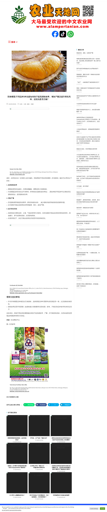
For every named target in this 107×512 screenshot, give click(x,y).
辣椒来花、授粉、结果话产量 (85, 53)
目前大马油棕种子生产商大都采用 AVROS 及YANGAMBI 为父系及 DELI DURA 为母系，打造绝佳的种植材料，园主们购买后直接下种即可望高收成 (88, 140)
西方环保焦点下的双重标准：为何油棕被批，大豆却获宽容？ (39, 496)
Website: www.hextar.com (17, 174)
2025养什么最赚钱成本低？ (17, 495)
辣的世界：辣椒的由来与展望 (85, 208)
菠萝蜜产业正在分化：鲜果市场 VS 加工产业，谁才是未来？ (88, 214)
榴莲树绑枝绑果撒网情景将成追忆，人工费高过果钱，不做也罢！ (88, 222)
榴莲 (32, 104)
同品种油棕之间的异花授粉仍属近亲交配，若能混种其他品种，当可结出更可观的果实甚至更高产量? (88, 168)
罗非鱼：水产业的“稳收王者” (39, 438)
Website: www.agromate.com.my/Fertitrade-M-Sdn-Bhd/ (26, 293)
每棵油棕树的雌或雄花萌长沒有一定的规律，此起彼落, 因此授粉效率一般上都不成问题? (88, 61)
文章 (21, 104)
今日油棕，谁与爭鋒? (83, 186)
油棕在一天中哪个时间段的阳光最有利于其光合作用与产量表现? (17, 466)
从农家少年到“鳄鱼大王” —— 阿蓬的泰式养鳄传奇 (39, 466)
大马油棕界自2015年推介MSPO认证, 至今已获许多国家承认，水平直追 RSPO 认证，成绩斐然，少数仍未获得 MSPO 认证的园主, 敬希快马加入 (88, 158)
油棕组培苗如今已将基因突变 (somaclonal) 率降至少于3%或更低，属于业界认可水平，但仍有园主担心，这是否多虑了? (88, 120)
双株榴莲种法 (12, 397)
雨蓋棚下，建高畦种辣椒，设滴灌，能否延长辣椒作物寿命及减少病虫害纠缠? (88, 201)
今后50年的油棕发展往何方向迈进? (87, 104)
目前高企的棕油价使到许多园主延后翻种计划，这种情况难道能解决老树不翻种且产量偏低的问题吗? (61, 467)
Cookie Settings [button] (94, 508)
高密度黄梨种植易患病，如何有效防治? (17, 439)
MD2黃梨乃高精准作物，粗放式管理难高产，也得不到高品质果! (88, 238)
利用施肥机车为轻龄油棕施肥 (61, 495)
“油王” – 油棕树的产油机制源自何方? (88, 82)
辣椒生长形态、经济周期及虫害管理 (87, 149)
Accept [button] (102, 508)
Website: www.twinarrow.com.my (19, 391)
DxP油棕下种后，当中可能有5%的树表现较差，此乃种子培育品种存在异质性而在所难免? (88, 178)
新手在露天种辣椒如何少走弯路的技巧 (87, 68)
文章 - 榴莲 (26, 104)
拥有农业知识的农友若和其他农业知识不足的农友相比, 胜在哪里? (61, 439)
